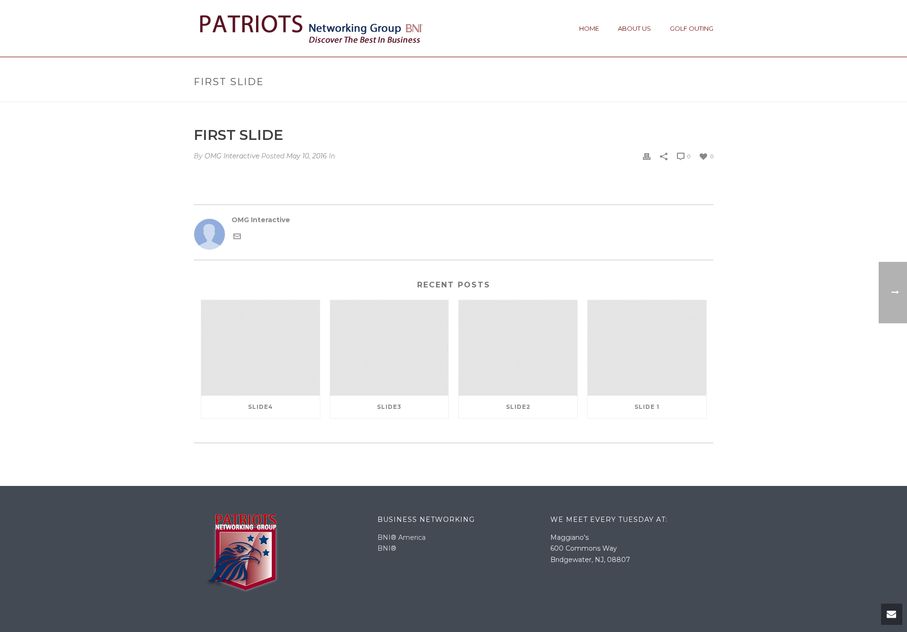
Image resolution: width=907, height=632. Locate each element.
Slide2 (518, 406)
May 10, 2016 (306, 156)
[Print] (646, 156)
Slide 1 (646, 406)
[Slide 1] (647, 347)
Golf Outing (691, 28)
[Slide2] (518, 347)
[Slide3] (389, 347)
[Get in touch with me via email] (237, 235)
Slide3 (389, 406)
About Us (634, 28)
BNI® (386, 548)
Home (589, 28)
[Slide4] (260, 347)
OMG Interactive (232, 156)
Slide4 (260, 406)
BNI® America (401, 537)
